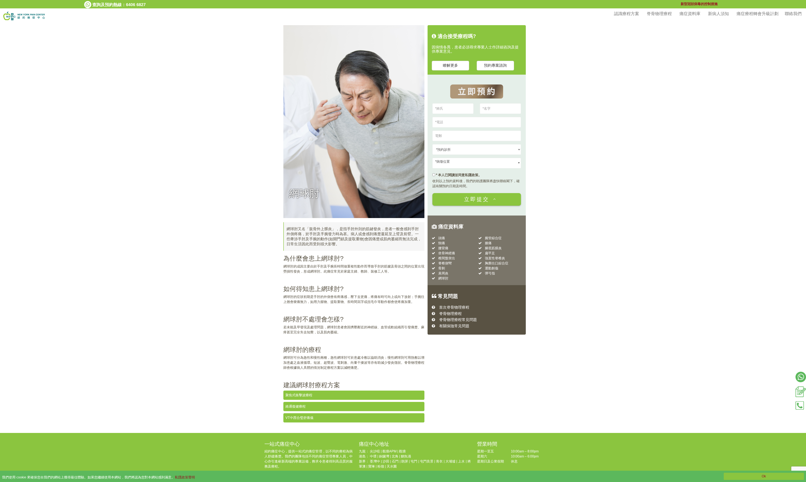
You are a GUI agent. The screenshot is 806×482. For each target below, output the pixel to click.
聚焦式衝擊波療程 (298, 395)
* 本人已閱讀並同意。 (458, 175)
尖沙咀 (375, 451)
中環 (373, 456)
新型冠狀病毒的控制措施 (699, 4)
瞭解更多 (450, 65)
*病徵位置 (442, 161)
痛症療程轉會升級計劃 (758, 13)
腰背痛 (443, 248)
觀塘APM (389, 451)
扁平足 (490, 253)
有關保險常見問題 (454, 326)
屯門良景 (426, 461)
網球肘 (443, 278)
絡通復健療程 (295, 406)
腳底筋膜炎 (493, 248)
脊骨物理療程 (660, 13)
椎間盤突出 (446, 258)
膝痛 (488, 243)
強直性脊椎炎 (495, 258)
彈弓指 (490, 273)
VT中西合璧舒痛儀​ (299, 418)
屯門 (414, 461)
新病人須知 (719, 13)
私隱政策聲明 (185, 477)
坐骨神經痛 (446, 253)
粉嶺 (380, 466)
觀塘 (402, 451)
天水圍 (392, 466)
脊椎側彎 (445, 263)
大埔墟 (450, 461)
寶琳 (371, 466)
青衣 (439, 461)
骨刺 (441, 268)
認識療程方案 (627, 13)
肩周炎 (443, 273)
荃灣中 (375, 461)
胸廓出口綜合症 (496, 263)
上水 (461, 461)
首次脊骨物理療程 (454, 307)
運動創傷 (491, 268)
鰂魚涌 (406, 456)
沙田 (386, 461)
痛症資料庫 (690, 13)
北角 (395, 456)
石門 (395, 461)
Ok (764, 476)
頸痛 (441, 243)
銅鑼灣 (384, 456)
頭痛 (441, 238)
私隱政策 (471, 175)
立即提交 (476, 199)
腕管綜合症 (493, 238)
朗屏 (404, 461)
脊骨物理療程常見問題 (458, 320)
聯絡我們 (794, 13)
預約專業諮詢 (495, 65)
